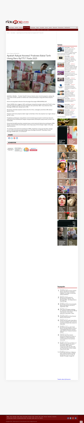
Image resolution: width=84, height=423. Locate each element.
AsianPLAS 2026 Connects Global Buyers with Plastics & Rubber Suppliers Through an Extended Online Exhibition (68, 292)
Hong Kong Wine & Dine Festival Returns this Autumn (68, 317)
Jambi (50, 27)
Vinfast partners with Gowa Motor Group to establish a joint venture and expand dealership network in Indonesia (68, 322)
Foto (42, 29)
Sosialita (42, 27)
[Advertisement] (42, 9)
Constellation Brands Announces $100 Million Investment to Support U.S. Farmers (70, 87)
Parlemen (32, 27)
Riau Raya (11, 27)
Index (48, 29)
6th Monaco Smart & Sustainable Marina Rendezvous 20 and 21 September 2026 (70, 113)
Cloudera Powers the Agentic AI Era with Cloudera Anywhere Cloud (70, 107)
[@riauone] (70, 418)
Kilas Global (26, 27)
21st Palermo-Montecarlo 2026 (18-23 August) (70, 100)
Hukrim (21, 27)
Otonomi (55, 27)
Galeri (38, 29)
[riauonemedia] (68, 418)
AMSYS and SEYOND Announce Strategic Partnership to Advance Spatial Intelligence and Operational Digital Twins (66, 95)
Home (8, 32)
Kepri (37, 27)
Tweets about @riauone (63, 379)
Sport (46, 27)
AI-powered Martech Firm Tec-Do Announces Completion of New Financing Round (70, 81)
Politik (16, 27)
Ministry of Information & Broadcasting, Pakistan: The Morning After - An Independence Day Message (68, 299)
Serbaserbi (67, 27)
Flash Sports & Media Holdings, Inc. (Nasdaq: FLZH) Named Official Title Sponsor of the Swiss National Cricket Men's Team (66, 60)
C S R (45, 29)
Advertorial (33, 29)
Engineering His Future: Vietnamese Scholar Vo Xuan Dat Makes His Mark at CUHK (71, 74)
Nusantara (60, 27)
